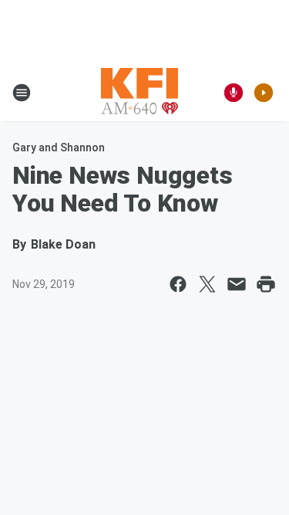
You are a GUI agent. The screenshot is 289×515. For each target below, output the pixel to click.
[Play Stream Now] (263, 92)
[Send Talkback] (233, 92)
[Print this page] (266, 284)
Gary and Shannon (58, 147)
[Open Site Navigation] (21, 92)
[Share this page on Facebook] (178, 284)
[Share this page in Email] (236, 284)
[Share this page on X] (207, 284)
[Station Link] (139, 92)
